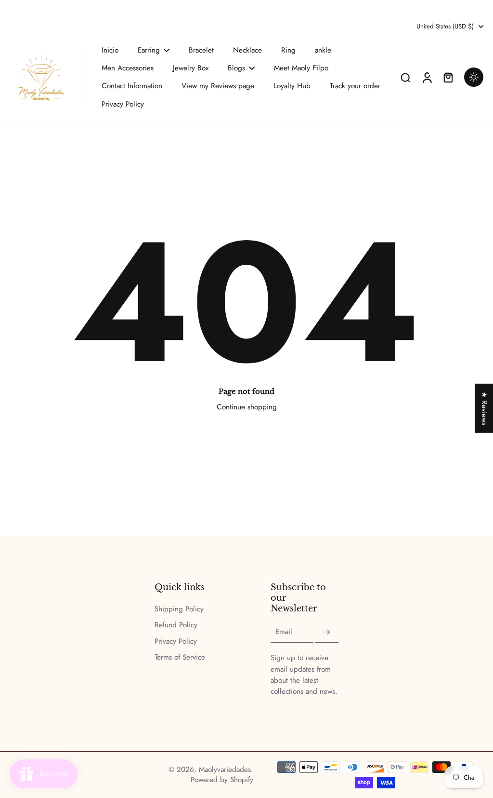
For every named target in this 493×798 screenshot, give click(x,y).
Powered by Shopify (222, 779)
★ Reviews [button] (484, 408)
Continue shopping (247, 407)
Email (283, 632)
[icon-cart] (447, 77)
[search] (405, 77)
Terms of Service (180, 657)
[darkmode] (473, 77)
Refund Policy (176, 625)
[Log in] (426, 77)
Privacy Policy (176, 641)
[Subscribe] (326, 632)
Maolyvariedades (225, 769)
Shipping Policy (179, 609)
